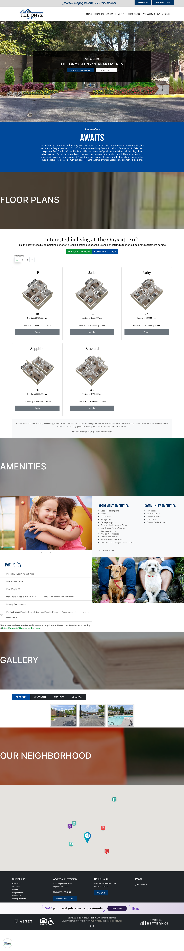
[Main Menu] (7, 943)
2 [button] (46, 552)
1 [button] (41, 552)
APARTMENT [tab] (40, 697)
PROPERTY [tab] (21, 697)
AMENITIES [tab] (59, 697)
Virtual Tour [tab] (77, 697)
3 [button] (50, 552)
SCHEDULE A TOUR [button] (105, 251)
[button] (31, 13)
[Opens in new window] (153, 921)
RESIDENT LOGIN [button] (163, 2)
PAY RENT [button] (101, 893)
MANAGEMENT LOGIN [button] (65, 898)
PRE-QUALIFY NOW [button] (79, 251)
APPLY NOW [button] (143, 2)
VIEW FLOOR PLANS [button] (80, 70)
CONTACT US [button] (106, 70)
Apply (37, 332)
